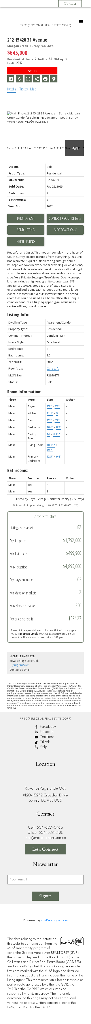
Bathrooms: (17, 470)
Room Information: (24, 392)
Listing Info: (18, 315)
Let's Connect (45, 849)
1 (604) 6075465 (19, 665)
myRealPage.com (54, 920)
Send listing (26, 229)
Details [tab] (11, 89)
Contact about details (65, 218)
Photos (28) (25, 218)
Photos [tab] (23, 89)
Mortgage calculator (65, 230)
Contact (70, 3)
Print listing (26, 241)
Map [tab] (33, 89)
